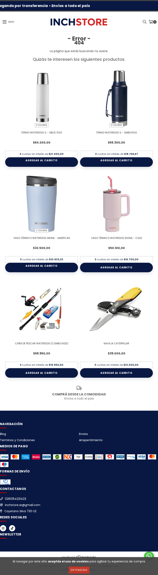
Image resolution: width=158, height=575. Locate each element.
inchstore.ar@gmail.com (22, 505)
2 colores (41, 230)
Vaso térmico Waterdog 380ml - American (41, 238)
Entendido (79, 570)
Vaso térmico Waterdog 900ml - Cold (116, 238)
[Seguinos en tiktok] (12, 528)
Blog (3, 434)
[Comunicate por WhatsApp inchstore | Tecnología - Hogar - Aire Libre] (149, 556)
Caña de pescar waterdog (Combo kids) (41, 343)
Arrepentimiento (91, 440)
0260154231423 (15, 499)
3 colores (41, 125)
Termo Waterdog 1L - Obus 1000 (41, 132)
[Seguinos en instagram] (3, 528)
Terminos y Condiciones (17, 440)
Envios (83, 434)
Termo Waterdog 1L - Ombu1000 (116, 132)
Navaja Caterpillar (116, 343)
